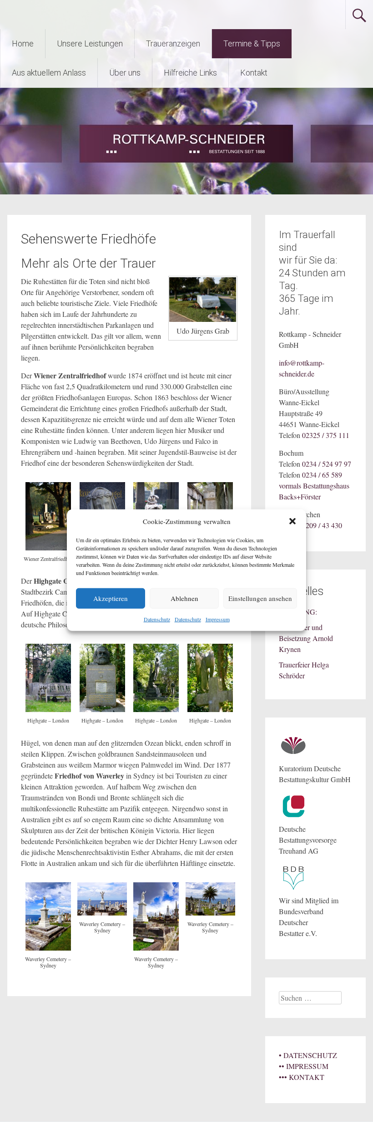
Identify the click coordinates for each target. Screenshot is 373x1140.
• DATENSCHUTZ (308, 1055)
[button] (292, 521)
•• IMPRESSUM (303, 1066)
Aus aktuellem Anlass (49, 72)
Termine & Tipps (251, 43)
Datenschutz (157, 618)
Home (23, 43)
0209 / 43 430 (322, 525)
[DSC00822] (210, 912)
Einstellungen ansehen (260, 598)
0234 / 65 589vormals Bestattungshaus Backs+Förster (314, 485)
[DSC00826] (102, 912)
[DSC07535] (48, 547)
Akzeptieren (110, 598)
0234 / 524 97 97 (326, 463)
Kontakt (253, 72)
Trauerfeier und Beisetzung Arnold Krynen (306, 638)
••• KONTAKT (301, 1077)
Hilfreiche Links (190, 72)
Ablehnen (184, 598)
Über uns (125, 72)
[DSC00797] (48, 947)
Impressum (218, 618)
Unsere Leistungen (90, 43)
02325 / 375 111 (325, 435)
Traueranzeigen (173, 43)
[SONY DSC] (48, 709)
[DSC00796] (156, 947)
